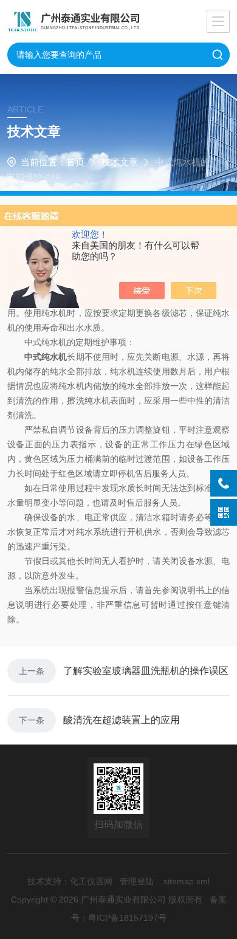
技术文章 (119, 162)
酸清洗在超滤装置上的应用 (121, 720)
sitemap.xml (186, 881)
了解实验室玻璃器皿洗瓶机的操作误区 (145, 671)
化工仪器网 (91, 881)
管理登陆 (137, 881)
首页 (75, 162)
